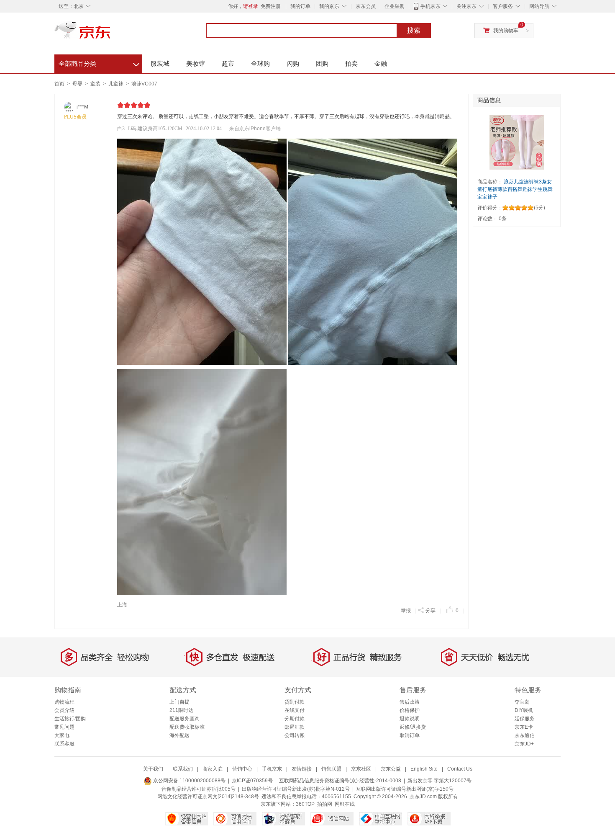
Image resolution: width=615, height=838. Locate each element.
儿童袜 (116, 84)
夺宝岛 (522, 702)
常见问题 (64, 727)
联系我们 (183, 769)
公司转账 (294, 735)
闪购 (293, 63)
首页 (59, 84)
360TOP (305, 804)
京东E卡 (524, 727)
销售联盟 (331, 769)
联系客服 (64, 744)
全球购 (260, 63)
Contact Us (459, 769)
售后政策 (410, 702)
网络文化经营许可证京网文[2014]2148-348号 (208, 796)
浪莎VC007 (144, 84)
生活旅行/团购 (70, 719)
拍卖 (351, 63)
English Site (424, 769)
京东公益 (391, 769)
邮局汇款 (294, 727)
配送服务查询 (184, 719)
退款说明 (410, 719)
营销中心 (242, 769)
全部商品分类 (99, 62)
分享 (430, 611)
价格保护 (410, 710)
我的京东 (329, 6)
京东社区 (361, 769)
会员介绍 (64, 710)
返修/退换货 (413, 727)
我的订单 (300, 6)
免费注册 (271, 6)
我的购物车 (505, 31)
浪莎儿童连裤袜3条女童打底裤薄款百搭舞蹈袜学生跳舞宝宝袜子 (515, 189)
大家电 (61, 735)
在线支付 (294, 710)
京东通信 (525, 735)
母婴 (78, 84)
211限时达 (181, 710)
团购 (322, 63)
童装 (96, 84)
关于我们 (153, 769)
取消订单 (410, 735)
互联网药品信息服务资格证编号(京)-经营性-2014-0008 (340, 781)
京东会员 (366, 6)
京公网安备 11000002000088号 (189, 781)
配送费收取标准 (187, 727)
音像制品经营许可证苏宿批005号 (198, 789)
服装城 (160, 63)
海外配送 (179, 735)
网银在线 (345, 804)
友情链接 (302, 769)
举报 (406, 611)
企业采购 (394, 6)
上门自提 (179, 702)
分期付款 (294, 719)
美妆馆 (195, 63)
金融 (380, 63)
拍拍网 (324, 804)
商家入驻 (212, 769)
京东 (110, 33)
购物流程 (64, 702)
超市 (228, 63)
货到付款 (294, 702)
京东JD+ (524, 744)
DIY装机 (524, 710)
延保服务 (525, 719)
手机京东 (430, 6)
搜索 (413, 30)
